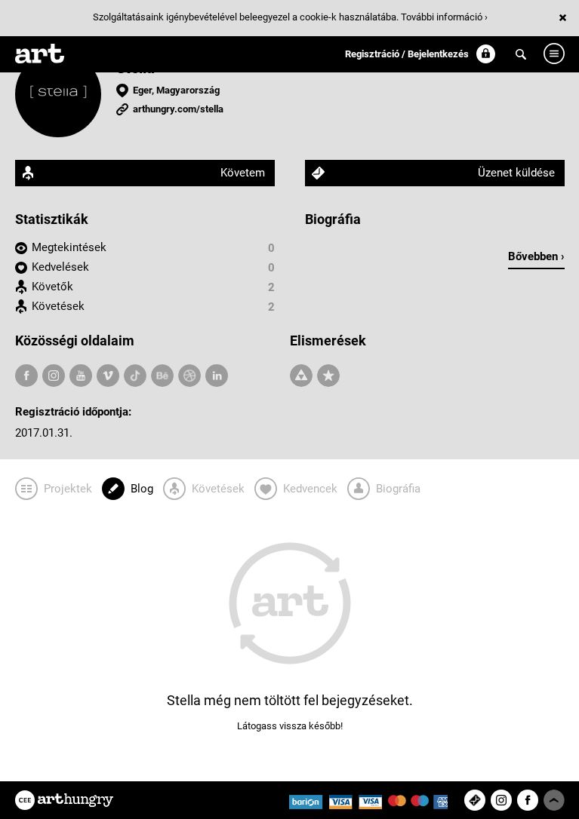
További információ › (444, 17)
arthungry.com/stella (178, 109)
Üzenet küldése (516, 172)
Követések (58, 306)
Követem (242, 172)
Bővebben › (536, 256)
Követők (52, 286)
